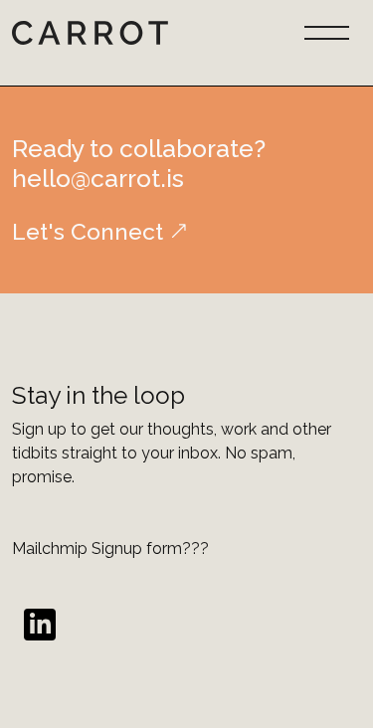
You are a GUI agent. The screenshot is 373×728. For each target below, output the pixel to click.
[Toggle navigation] (326, 31)
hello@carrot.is (98, 178)
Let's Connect (87, 231)
